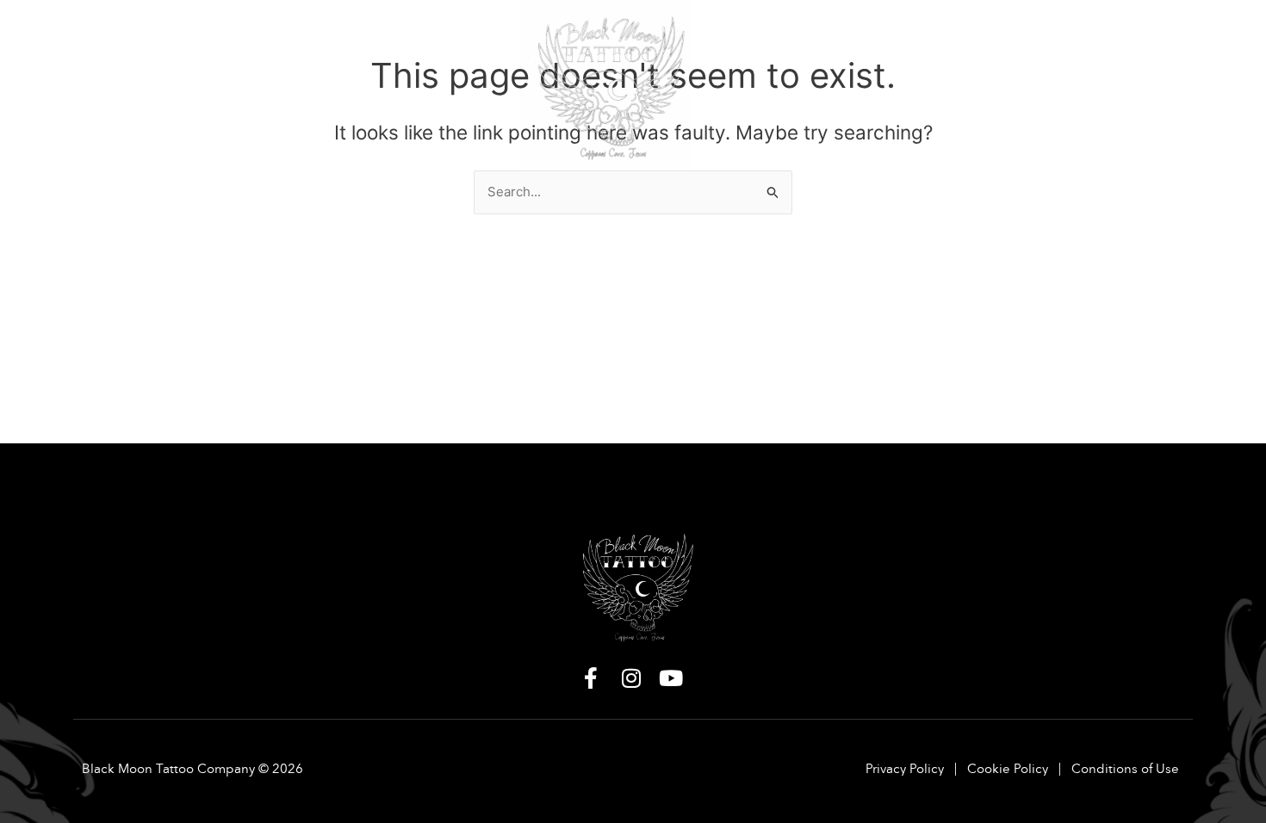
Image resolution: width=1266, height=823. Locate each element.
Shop (386, 35)
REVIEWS (1004, 35)
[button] (115, 36)
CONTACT (1087, 35)
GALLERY (291, 35)
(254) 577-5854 (1074, 82)
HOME (106, 35)
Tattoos (201, 35)
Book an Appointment (872, 35)
